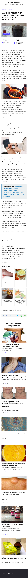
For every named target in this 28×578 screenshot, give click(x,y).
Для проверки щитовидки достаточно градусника (10, 345)
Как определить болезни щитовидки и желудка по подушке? (13, 376)
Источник (4, 262)
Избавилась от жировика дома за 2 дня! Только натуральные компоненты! (13, 494)
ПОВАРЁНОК (14, 2)
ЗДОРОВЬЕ (6, 33)
